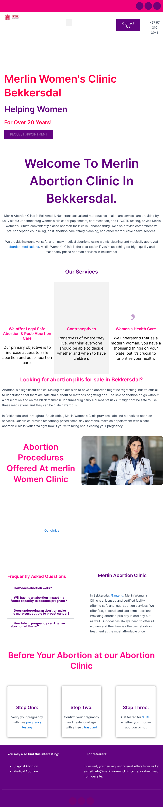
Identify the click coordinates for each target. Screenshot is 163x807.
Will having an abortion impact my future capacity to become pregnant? (39, 599)
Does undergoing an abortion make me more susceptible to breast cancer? (40, 612)
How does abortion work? (33, 588)
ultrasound (89, 727)
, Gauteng (116, 595)
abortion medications (23, 247)
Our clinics (51, 530)
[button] (69, 22)
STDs (146, 717)
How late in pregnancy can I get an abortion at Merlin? (38, 624)
